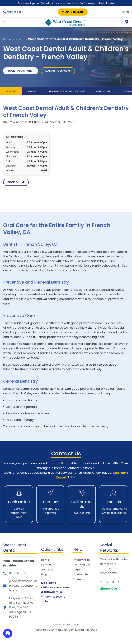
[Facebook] (102, 581)
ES (127, 12)
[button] (7, 633)
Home (7, 39)
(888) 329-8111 (15, 12)
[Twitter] (107, 581)
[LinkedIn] (119, 581)
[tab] (11, 91)
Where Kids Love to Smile (55, 592)
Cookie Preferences (66, 624)
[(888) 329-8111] (4, 12)
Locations (19, 39)
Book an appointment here (96, 3)
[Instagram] (113, 581)
